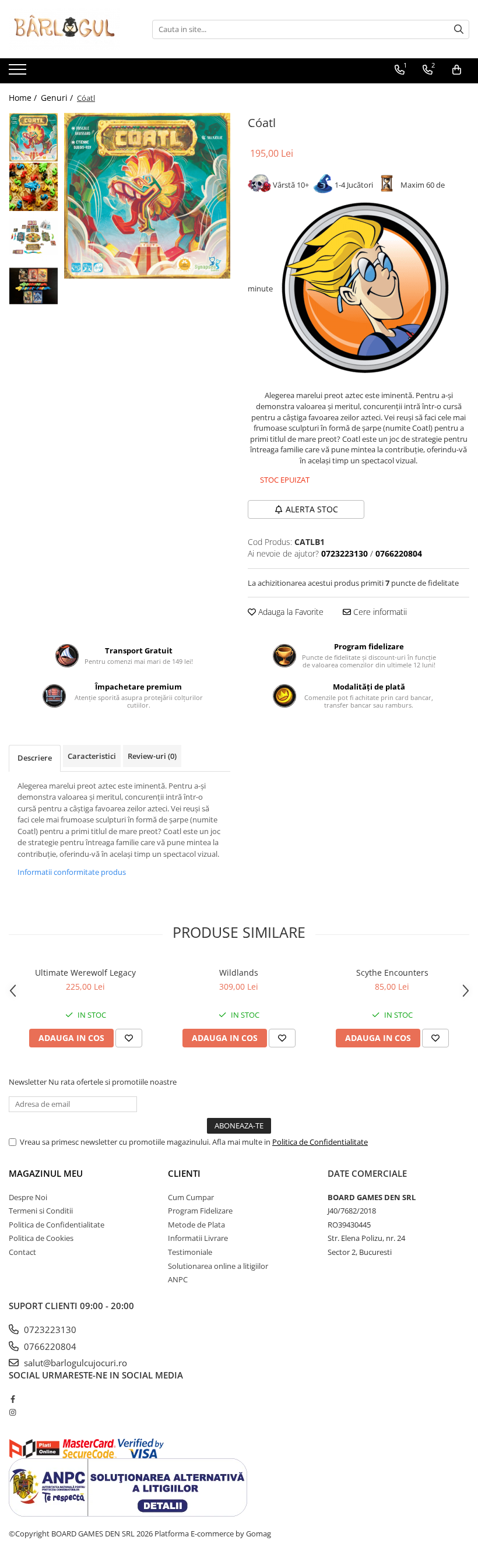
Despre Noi (28, 1197)
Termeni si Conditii (41, 1210)
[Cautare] (458, 29)
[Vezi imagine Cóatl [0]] (33, 137)
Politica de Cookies (41, 1238)
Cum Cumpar (191, 1197)
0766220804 (49, 1346)
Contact (22, 1252)
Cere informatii (379, 611)
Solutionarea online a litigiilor (218, 1266)
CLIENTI (184, 1173)
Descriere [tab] (34, 757)
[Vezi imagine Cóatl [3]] (33, 286)
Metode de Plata (196, 1224)
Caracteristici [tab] (92, 756)
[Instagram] (12, 1412)
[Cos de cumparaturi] (456, 70)
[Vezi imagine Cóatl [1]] (33, 187)
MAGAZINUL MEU (46, 1173)
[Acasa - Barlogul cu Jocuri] (67, 29)
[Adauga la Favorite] (128, 1038)
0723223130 (49, 1329)
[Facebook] (12, 1399)
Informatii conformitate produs (71, 872)
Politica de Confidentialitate (320, 1142)
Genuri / (58, 97)
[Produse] (19, 73)
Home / (24, 97)
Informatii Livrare (198, 1238)
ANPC (178, 1279)
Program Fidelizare (200, 1210)
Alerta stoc (312, 509)
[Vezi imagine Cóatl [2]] (33, 236)
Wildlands (238, 972)
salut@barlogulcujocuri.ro (74, 1363)
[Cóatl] (147, 195)
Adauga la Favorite (290, 611)
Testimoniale (190, 1252)
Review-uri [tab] (152, 756)
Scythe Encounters (392, 972)
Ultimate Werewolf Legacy (85, 972)
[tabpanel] (147, 195)
